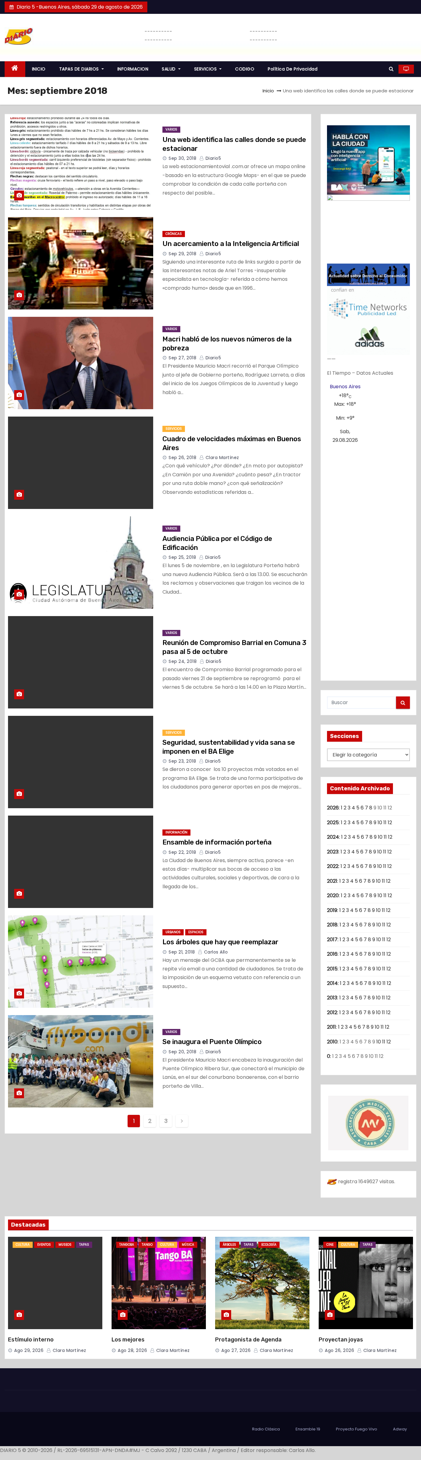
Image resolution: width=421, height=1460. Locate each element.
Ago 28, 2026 (132, 1350)
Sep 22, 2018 (182, 852)
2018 (332, 924)
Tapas (84, 1244)
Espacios (195, 932)
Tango (147, 1244)
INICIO (39, 69)
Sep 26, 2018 (182, 457)
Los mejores (128, 1339)
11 (384, 822)
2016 (332, 954)
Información (176, 832)
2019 (332, 910)
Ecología (268, 1244)
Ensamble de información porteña (217, 842)
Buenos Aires (345, 386)
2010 (332, 1041)
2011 (331, 1026)
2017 (332, 939)
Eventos (44, 1244)
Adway (400, 1429)
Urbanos (173, 932)
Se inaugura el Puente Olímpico (212, 1042)
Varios (171, 129)
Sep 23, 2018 (182, 761)
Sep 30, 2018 (182, 158)
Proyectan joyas (341, 1339)
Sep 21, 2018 (182, 952)
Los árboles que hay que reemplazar (220, 942)
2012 (332, 1012)
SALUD (169, 69)
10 (380, 822)
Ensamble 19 (308, 1429)
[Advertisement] (368, 559)
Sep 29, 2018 (182, 254)
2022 (332, 866)
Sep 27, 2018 (182, 358)
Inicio (268, 90)
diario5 (212, 158)
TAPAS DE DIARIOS (79, 69)
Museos (65, 1244)
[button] (391, 68)
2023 (332, 851)
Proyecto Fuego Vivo (356, 1429)
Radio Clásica (266, 1429)
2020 (333, 895)
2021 (332, 881)
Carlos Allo (215, 952)
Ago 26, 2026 (339, 1350)
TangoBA (126, 1244)
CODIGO (244, 69)
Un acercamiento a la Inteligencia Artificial (230, 244)
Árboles (229, 1244)
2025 (333, 822)
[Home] (15, 69)
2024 (333, 837)
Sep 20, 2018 (182, 1052)
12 (390, 822)
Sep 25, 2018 (182, 557)
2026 (333, 807)
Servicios (174, 428)
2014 (332, 983)
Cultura (23, 1244)
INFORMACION (133, 69)
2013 (332, 997)
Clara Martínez (221, 457)
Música (188, 1244)
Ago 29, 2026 (28, 1350)
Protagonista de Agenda (248, 1339)
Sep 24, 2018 (183, 661)
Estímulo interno (31, 1339)
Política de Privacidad (292, 69)
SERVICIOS (206, 69)
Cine (329, 1244)
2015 (332, 968)
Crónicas (174, 234)
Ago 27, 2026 (236, 1350)
